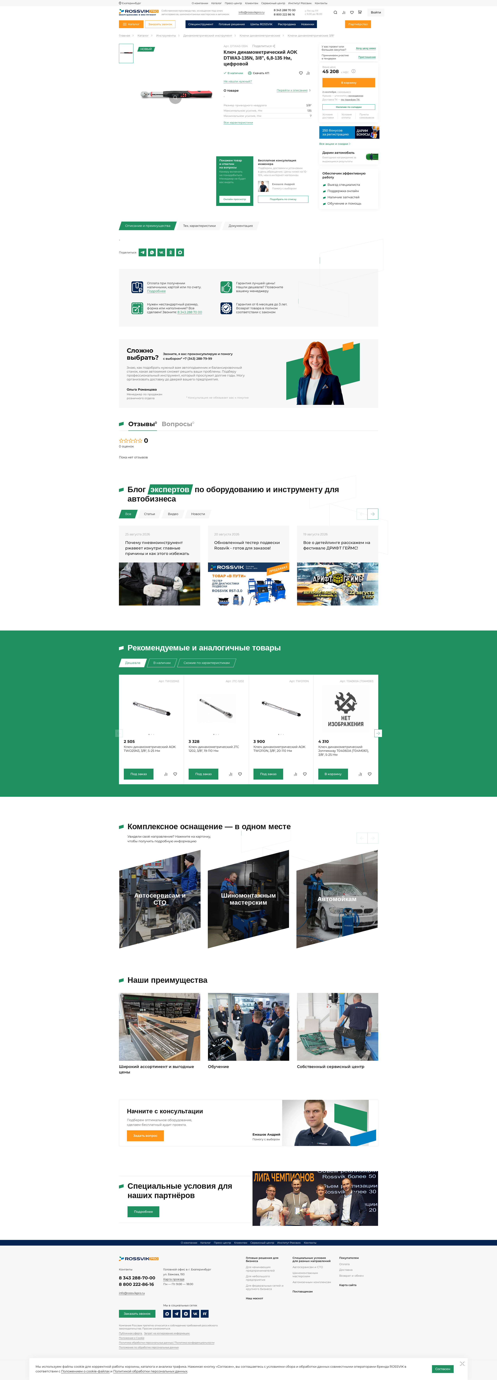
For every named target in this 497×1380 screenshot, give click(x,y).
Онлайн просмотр (234, 199)
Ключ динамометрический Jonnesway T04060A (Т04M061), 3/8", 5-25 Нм (343, 751)
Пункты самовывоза (367, 116)
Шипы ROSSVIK (261, 24)
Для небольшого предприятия (258, 1278)
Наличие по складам (349, 107)
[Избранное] (352, 12)
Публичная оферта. (131, 1333)
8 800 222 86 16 (284, 14)
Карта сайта (347, 1285)
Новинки (307, 24)
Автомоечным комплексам (312, 1282)
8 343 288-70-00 (137, 1278)
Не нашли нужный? (238, 81)
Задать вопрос (145, 1136)
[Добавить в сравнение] (308, 73)
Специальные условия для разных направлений (312, 1260)
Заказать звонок (137, 1314)
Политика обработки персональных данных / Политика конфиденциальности (166, 1342)
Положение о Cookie (131, 1337)
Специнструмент (200, 24)
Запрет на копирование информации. (167, 1333)
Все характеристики (238, 122)
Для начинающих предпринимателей (260, 1268)
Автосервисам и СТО (308, 1267)
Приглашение (367, 56)
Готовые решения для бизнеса (262, 1260)
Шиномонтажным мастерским (305, 1274)
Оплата (344, 1264)
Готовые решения (232, 24)
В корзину (348, 82)
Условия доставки (328, 116)
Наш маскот (254, 1298)
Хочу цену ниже (366, 48)
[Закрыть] (462, 1363)
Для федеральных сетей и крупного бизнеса (265, 1287)
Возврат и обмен (351, 1275)
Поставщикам (303, 1291)
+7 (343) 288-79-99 (197, 358)
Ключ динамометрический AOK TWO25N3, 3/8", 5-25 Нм (150, 749)
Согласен (442, 1369)
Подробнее (156, 291)
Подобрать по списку (283, 199)
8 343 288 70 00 (284, 10)
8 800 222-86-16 (136, 1284)
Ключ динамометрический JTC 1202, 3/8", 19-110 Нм (214, 749)
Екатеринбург (131, 3)
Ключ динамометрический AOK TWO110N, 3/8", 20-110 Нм (279, 749)
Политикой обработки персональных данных (150, 1371)
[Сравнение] (343, 12)
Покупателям (349, 1258)
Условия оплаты (347, 116)
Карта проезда (173, 1279)
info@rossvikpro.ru (132, 1293)
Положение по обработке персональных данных (149, 1347)
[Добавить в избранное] (301, 73)
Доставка (345, 1270)
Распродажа (287, 24)
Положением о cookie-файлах (85, 1371)
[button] (372, 514)
